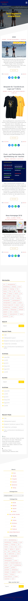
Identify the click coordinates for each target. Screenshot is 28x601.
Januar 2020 (6, 357)
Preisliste (14, 520)
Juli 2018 (6, 372)
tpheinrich (24, 74)
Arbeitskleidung (6, 286)
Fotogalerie (14, 479)
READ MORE (14, 70)
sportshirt (21, 307)
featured (4, 39)
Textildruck (14, 529)
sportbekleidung (6, 307)
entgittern (5, 289)
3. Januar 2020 (23, 39)
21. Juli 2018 (20, 219)
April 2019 (6, 363)
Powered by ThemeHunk (16, 597)
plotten (14, 302)
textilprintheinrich (13, 314)
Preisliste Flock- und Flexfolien (10, 343)
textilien (16, 311)
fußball (4, 293)
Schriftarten (14, 523)
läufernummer (6, 298)
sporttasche (5, 309)
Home (14, 473)
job (21, 293)
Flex (17, 289)
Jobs (14, 517)
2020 (14, 37)
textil (11, 311)
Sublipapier (21, 309)
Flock (10, 291)
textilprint (4, 2)
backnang (14, 286)
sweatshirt (5, 311)
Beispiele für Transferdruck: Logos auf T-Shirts (13, 340)
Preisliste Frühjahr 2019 (8, 305)
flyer (15, 291)
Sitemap (14, 487)
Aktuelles (14, 476)
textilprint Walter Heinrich (13, 39)
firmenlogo (12, 289)
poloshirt (20, 302)
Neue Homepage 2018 (14, 215)
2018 (4, 284)
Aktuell (8, 217)
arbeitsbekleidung (11, 284)
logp (18, 295)
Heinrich (16, 293)
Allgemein (13, 217)
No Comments (5, 74)
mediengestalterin (7, 302)
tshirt (12, 316)
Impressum (14, 481)
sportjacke (14, 307)
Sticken (14, 526)
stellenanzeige (13, 309)
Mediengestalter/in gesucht (10, 337)
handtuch (10, 293)
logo (14, 295)
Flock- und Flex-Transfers (18, 91)
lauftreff (9, 295)
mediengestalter (6, 300)
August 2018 (6, 369)
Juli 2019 (6, 360)
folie (19, 291)
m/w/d (12, 298)
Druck (19, 286)
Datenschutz (14, 484)
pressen (17, 305)
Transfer (21, 314)
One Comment (5, 252)
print (22, 305)
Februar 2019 (7, 366)
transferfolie (5, 316)
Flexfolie (10, 91)
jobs (4, 295)
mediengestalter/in (16, 300)
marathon (18, 298)
